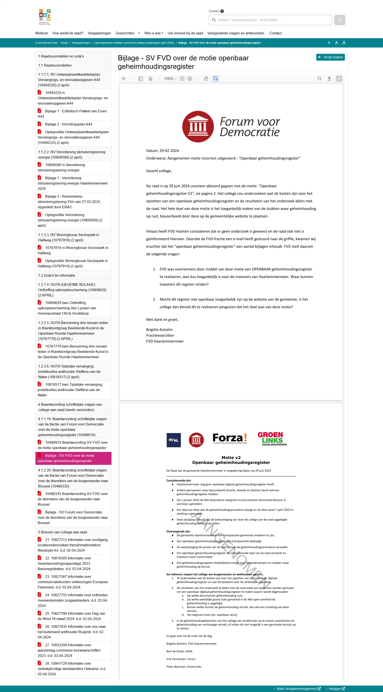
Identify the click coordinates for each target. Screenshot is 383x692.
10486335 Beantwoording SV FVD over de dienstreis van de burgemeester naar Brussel (73, 499)
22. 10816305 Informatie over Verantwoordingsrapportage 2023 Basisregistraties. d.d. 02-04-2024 (64, 563)
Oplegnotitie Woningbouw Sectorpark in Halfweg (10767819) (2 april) (73, 263)
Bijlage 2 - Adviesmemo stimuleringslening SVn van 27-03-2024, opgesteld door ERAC (69, 202)
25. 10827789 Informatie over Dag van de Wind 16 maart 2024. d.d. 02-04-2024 (71, 616)
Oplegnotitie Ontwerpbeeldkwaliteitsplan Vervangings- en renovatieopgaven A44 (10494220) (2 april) (73, 137)
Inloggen (335, 688)
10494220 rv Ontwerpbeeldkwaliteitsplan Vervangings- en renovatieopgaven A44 (73, 98)
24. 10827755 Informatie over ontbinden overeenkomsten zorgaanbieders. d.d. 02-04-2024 (73, 600)
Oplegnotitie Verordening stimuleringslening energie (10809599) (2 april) (70, 220)
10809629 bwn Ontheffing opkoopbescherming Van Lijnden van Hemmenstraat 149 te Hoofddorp (67, 308)
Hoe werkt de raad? (68, 33)
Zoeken (214, 11)
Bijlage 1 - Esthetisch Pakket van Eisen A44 (72, 113)
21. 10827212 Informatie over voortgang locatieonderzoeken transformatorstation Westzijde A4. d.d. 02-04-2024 (73, 545)
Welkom (41, 33)
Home (64, 42)
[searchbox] (270, 20)
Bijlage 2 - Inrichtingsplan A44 (68, 124)
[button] (339, 20)
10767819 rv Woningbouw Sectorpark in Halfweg (73, 250)
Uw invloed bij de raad (185, 33)
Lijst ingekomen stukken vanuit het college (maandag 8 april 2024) (134, 42)
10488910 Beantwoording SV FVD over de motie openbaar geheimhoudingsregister (73, 445)
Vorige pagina (333, 57)
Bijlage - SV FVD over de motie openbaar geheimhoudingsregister (66, 458)
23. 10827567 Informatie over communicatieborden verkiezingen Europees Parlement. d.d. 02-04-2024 (73, 582)
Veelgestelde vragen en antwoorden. (236, 33)
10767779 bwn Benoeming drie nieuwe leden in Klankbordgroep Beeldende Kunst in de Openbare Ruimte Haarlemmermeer (73, 351)
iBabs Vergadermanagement (297, 688)
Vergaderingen (99, 33)
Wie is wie (153, 33)
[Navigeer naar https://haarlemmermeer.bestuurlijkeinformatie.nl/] (45, 16)
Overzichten (124, 33)
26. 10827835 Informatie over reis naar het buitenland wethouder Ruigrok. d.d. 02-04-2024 (72, 632)
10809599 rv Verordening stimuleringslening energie (61, 167)
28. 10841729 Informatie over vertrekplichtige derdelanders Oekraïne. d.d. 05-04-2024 (72, 669)
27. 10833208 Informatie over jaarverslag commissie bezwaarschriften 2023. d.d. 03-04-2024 (69, 650)
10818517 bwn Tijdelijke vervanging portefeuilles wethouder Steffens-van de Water (70, 390)
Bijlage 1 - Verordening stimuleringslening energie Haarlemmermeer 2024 (73, 183)
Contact (276, 33)
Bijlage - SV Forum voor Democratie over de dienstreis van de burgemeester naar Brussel (73, 517)
